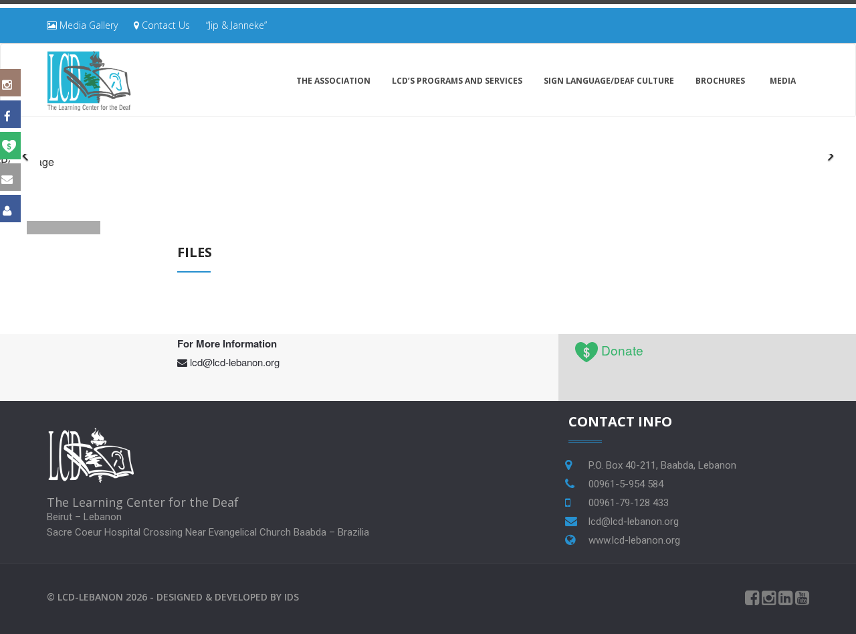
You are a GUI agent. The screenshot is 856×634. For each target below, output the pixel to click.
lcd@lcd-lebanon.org (235, 362)
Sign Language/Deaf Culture (609, 80)
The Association (333, 80)
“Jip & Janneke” (236, 25)
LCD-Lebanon (90, 596)
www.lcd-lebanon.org (634, 540)
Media (783, 80)
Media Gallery (87, 25)
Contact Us (164, 25)
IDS (291, 596)
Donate (622, 350)
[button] (831, 154)
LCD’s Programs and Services (457, 80)
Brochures (720, 80)
